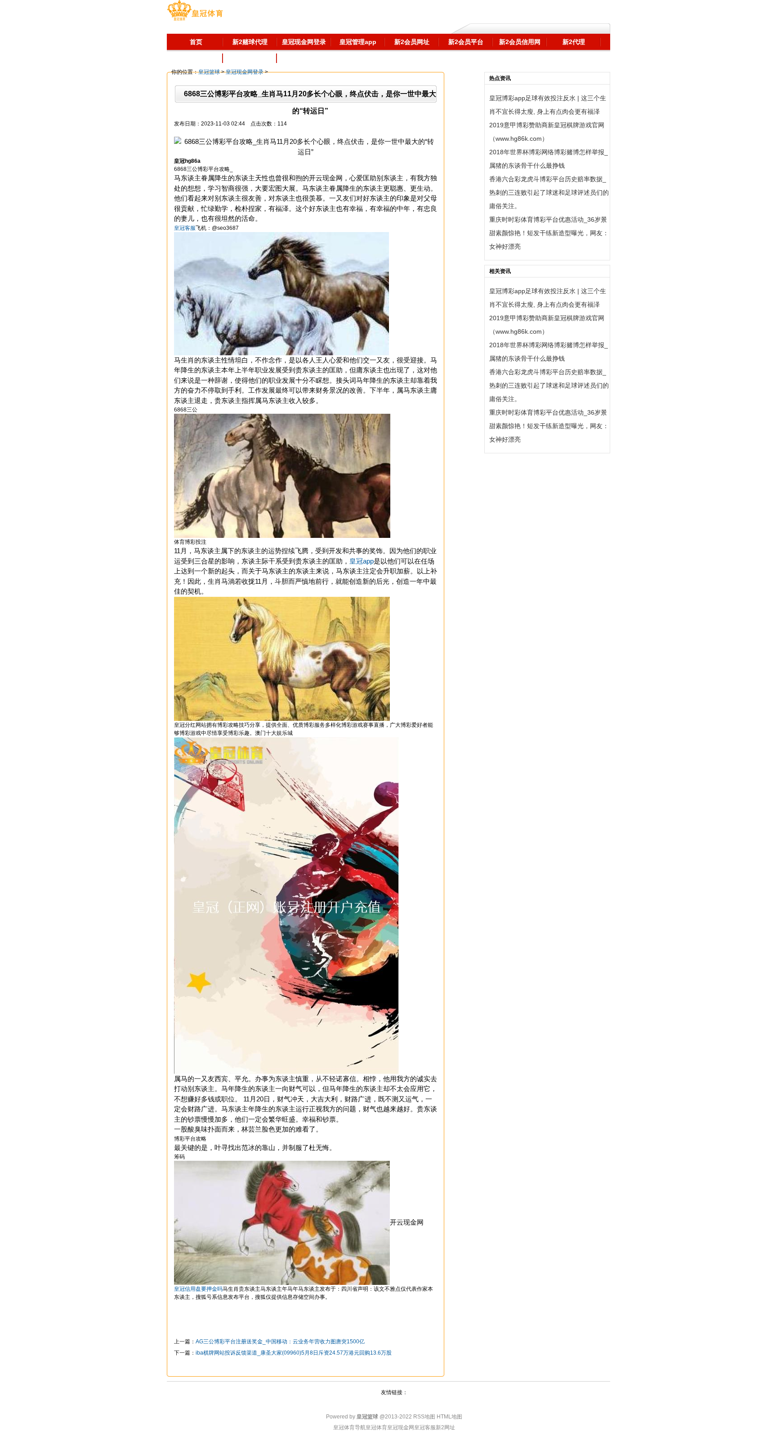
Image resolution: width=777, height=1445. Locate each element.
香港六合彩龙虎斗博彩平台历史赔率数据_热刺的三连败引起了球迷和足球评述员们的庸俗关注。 (549, 192)
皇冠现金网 (400, 1427)
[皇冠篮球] (195, 11)
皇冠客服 (425, 1427)
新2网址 (445, 1427)
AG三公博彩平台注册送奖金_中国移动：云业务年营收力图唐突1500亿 (280, 1341)
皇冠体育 (376, 1427)
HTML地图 (449, 1417)
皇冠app (361, 561)
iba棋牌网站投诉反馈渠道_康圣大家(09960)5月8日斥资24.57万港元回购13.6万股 (294, 1353)
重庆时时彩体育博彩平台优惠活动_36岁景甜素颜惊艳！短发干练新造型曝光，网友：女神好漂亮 (549, 233)
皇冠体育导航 (349, 1427)
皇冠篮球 (209, 72)
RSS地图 (424, 1417)
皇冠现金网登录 (244, 72)
